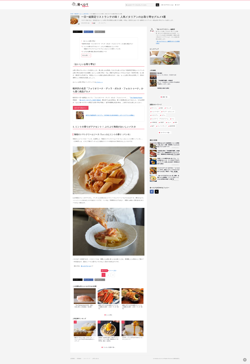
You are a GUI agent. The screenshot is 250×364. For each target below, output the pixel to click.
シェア (87, 31)
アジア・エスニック (168, 111)
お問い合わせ (95, 358)
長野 (94, 23)
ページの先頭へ (245, 360)
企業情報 (72, 358)
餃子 (153, 126)
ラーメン (154, 108)
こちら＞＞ (99, 82)
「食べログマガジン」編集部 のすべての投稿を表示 (168, 42)
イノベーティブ (162, 126)
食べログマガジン (80, 5)
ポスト (76, 31)
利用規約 (79, 358)
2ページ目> (109, 270)
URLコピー (99, 31)
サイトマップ (87, 358)
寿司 (176, 122)
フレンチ (168, 108)
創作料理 (172, 126)
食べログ (177, 4)
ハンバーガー (155, 111)
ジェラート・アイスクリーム (160, 119)
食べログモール (86, 266)
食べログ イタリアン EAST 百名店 (90, 100)
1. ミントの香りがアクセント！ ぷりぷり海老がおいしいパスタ (100, 46)
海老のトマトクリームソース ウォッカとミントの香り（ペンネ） (102, 49)
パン (173, 119)
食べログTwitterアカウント (157, 192)
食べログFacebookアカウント (152, 192)
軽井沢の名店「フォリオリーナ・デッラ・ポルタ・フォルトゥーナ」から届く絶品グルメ (107, 43)
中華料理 (154, 122)
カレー (169, 122)
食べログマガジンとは (167, 4)
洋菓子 (162, 122)
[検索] (157, 4)
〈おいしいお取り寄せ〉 (89, 41)
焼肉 (161, 108)
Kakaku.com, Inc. (159, 358)
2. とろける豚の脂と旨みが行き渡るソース (94, 51)
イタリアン (103, 23)
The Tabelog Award (136, 97)
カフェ (163, 115)
